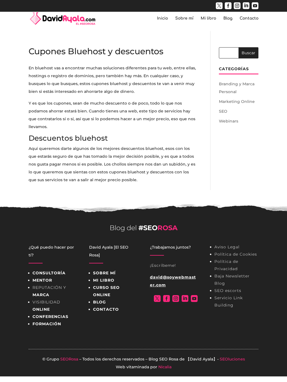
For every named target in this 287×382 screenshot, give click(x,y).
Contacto (249, 18)
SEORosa (69, 359)
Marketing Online (237, 101)
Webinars (228, 121)
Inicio (162, 18)
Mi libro (208, 18)
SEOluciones (232, 359)
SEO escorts (227, 290)
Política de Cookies (235, 254)
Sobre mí (184, 18)
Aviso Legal (227, 246)
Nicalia (165, 366)
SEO (223, 111)
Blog (227, 18)
